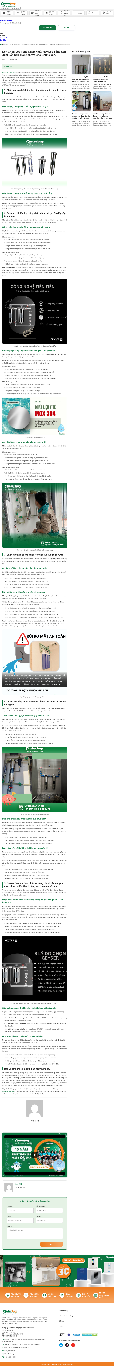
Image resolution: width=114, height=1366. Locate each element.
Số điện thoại (40, 1206)
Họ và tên (10, 1206)
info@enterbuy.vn (9, 1351)
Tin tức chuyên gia (14, 44)
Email (9, 1216)
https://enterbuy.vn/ (10, 1354)
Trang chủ (5, 44)
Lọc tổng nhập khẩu (9, 72)
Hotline (6, 20)
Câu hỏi (10, 1226)
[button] (34, 1155)
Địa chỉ (38, 1216)
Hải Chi (35, 1120)
